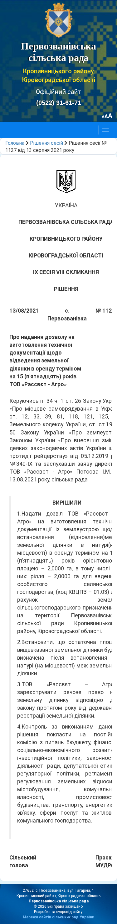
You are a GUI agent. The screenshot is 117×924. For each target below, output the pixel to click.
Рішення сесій (46, 143)
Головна (14, 143)
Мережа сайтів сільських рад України (58, 917)
